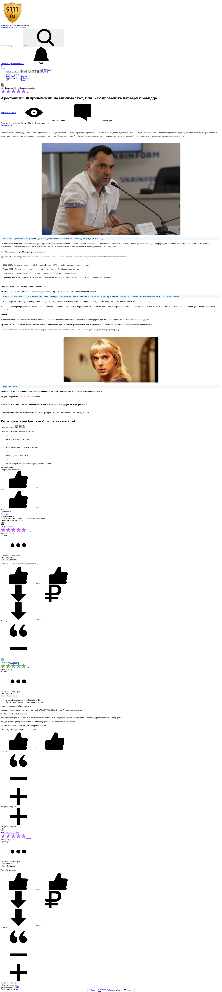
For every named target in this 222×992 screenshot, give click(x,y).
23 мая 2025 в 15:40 (8, 113)
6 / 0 (2, 490)
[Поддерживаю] (18, 583)
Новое (10, 76)
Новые (14, 520)
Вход (3, 68)
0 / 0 (4, 510)
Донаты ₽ (5, 514)
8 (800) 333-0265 (44, 70)
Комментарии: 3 (7, 516)
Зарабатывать (6, 125)
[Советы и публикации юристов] (12, 23)
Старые (20, 520)
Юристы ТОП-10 (12, 72)
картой (39, 619)
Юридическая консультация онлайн (15, 28)
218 (17, 987)
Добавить (111, 990)
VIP (2, 88)
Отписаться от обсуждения (11, 518)
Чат (3, 560)
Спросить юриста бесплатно (12, 64)
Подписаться (6, 512)
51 (16, 985)
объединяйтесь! (23, 25)
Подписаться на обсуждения (34, 518)
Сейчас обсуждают (13, 74)
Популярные (6, 520)
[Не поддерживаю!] (58, 583)
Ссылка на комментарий (10, 555)
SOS (7, 80)
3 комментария (7, 468)
